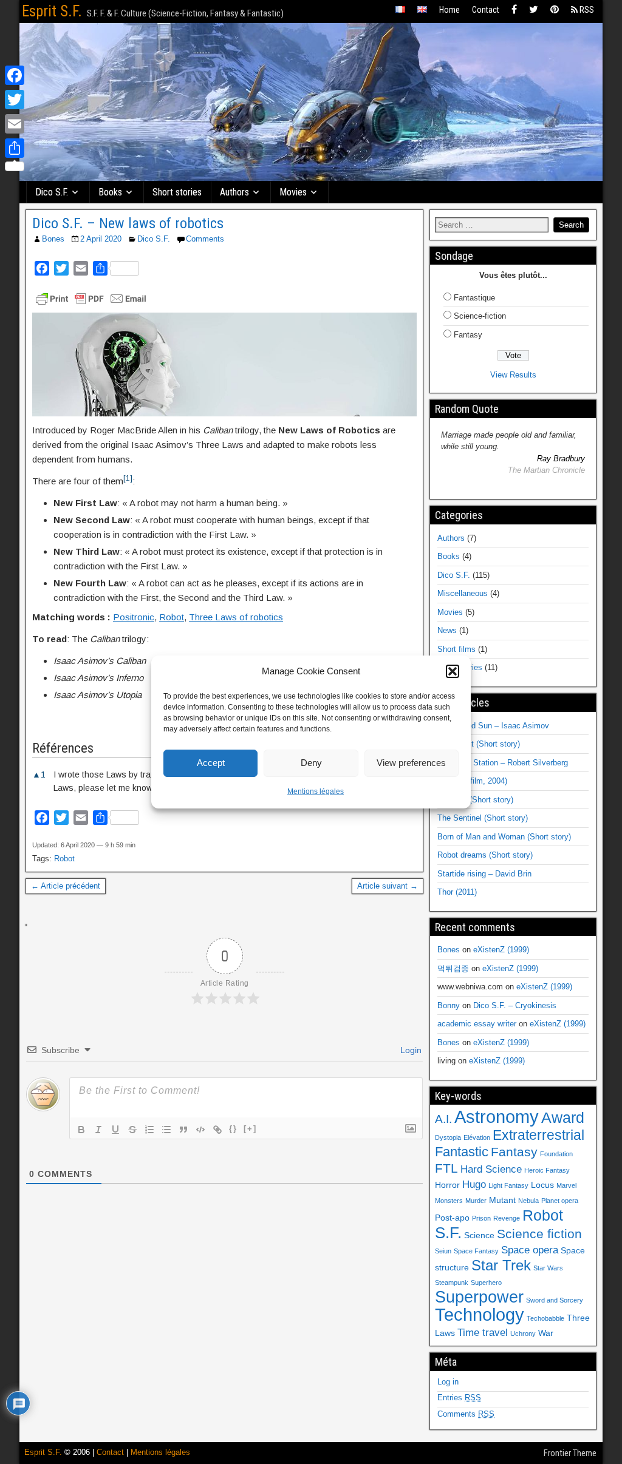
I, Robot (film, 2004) (472, 780)
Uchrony (523, 1333)
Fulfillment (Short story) (478, 743)
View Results (513, 374)
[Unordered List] (166, 1129)
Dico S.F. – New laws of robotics (128, 223)
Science (479, 1235)
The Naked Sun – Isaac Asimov (493, 725)
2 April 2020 (100, 238)
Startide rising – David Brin (484, 873)
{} (233, 1128)
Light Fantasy (508, 1185)
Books (110, 192)
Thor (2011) (457, 891)
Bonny (448, 1005)
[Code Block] (200, 1129)
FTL (446, 1168)
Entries (459, 1397)
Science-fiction (480, 315)
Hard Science (491, 1169)
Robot (171, 617)
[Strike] (132, 1129)
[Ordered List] (149, 1129)
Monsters (449, 1200)
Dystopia (448, 1137)
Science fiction (539, 1234)
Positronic (133, 617)
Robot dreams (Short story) (485, 854)
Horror (447, 1185)
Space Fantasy (476, 1251)
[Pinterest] (554, 10)
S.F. (448, 1233)
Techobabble (545, 1318)
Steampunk (451, 1282)
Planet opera (559, 1200)
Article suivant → (387, 885)
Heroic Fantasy (547, 1170)
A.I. (443, 1119)
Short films (456, 649)
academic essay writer (476, 1023)
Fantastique (474, 297)
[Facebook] (514, 10)
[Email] (14, 124)
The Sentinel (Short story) (482, 817)
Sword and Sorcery (554, 1300)
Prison (481, 1218)
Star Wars (548, 1268)
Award (562, 1117)
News (447, 630)
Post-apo (452, 1217)
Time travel (482, 1332)
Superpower (479, 1296)
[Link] (217, 1129)
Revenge (506, 1218)
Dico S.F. (51, 192)
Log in (448, 1381)
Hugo (474, 1184)
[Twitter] (533, 10)
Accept (211, 762)
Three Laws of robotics (236, 617)
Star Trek (501, 1265)
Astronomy (496, 1116)
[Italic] (98, 1129)
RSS (586, 10)
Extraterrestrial (538, 1135)
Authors (234, 192)
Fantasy (468, 334)
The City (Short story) (475, 799)
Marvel (566, 1185)
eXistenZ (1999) (501, 949)
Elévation (476, 1137)
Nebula (528, 1200)
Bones (53, 238)
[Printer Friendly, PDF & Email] (91, 299)
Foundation (556, 1153)
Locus (542, 1185)
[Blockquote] (183, 1129)
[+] (250, 1128)
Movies (293, 192)
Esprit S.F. (52, 11)
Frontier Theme (570, 1453)
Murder (476, 1200)
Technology (479, 1314)
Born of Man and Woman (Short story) (504, 836)
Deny (311, 762)
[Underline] (115, 1129)
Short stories (177, 192)
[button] (452, 671)
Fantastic (461, 1151)
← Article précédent (65, 885)
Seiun (443, 1251)
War (545, 1333)
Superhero (486, 1282)
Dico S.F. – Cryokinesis (514, 1005)
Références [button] (63, 748)
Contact (485, 10)
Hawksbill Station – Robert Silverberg (502, 762)
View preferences (411, 762)
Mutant (502, 1200)
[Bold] (81, 1129)
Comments (205, 238)
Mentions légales (315, 791)
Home (449, 10)
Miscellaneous (462, 593)
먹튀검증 (453, 968)
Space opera (529, 1250)
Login (410, 1050)
